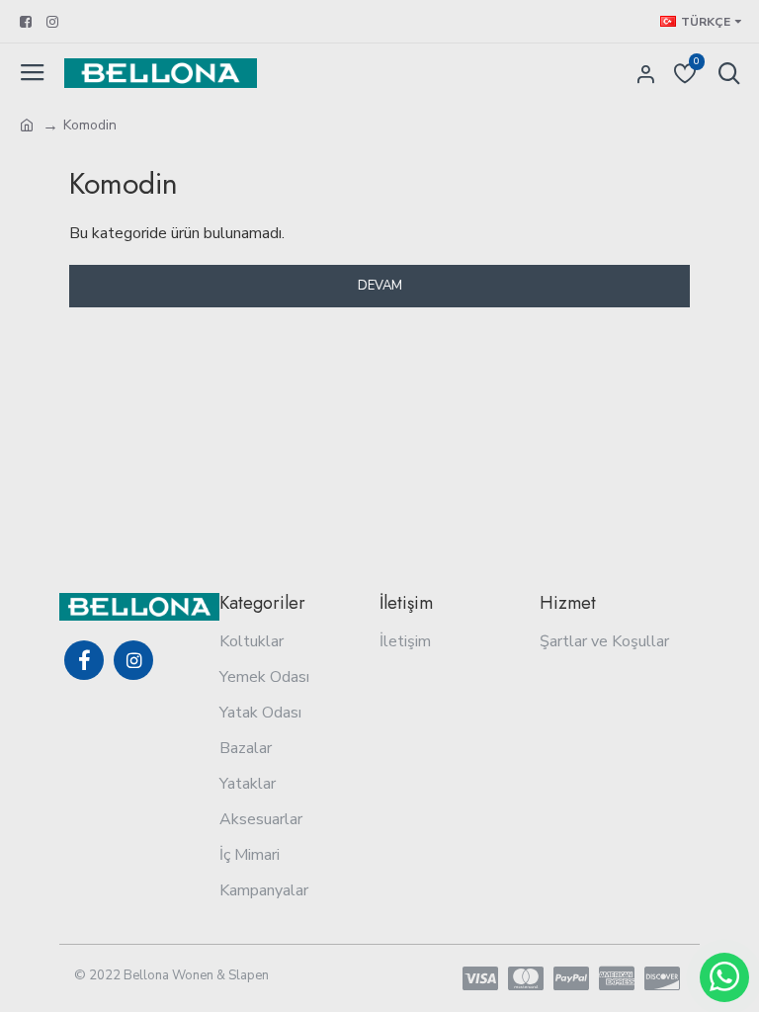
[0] (660, 73)
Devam (380, 286)
